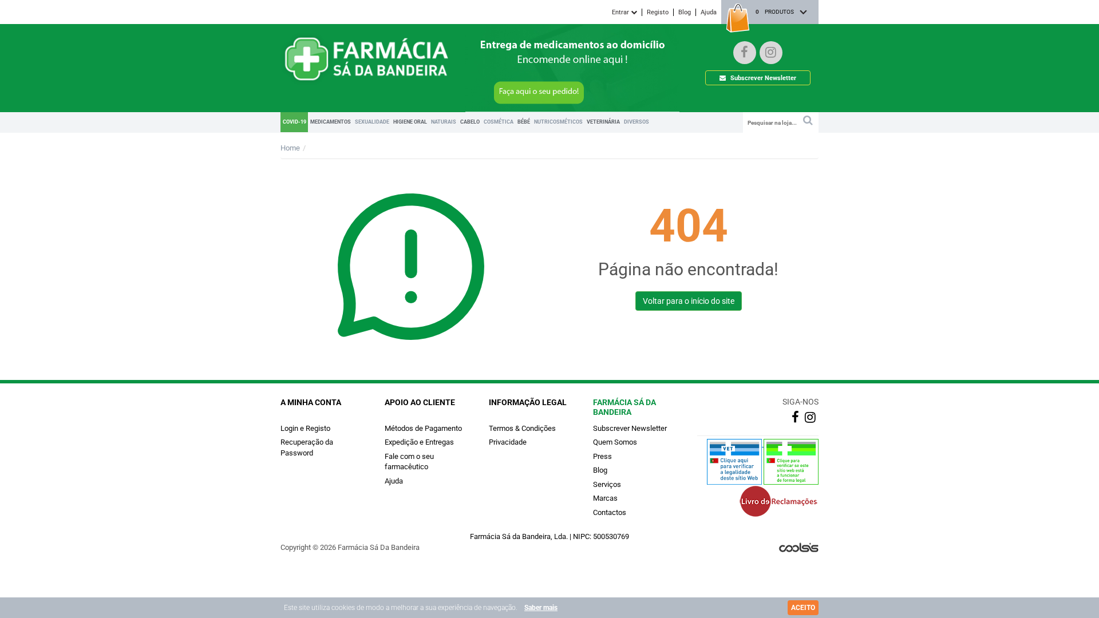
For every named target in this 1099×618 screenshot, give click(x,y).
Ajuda (709, 12)
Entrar (621, 12)
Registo (658, 12)
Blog (684, 12)
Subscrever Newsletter (762, 78)
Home (290, 148)
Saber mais (541, 608)
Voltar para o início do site (688, 301)
